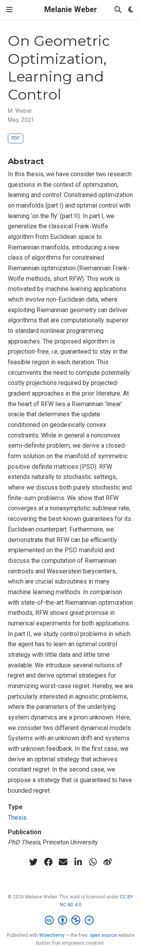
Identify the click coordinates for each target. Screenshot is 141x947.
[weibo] (108, 862)
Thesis (17, 817)
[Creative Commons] (71, 920)
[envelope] (63, 862)
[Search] (117, 9)
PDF (15, 138)
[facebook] (48, 862)
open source (103, 935)
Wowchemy (52, 935)
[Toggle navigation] (9, 9)
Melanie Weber (70, 9)
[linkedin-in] (78, 862)
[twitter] (33, 862)
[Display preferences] (131, 9)
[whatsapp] (93, 862)
